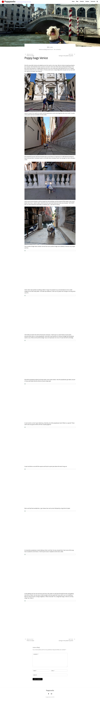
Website (35, 675)
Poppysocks (50, 690)
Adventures (41, 49)
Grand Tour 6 (50, 49)
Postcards (93, 1)
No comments (57, 49)
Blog (77, 1)
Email (53, 670)
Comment (36, 654)
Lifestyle (82, 1)
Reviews (87, 1)
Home (73, 1)
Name (35, 670)
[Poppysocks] (9, 2)
